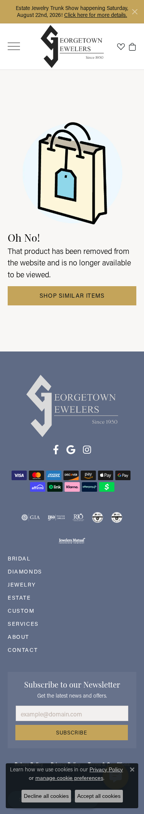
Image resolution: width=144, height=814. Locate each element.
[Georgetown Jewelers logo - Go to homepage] (72, 46)
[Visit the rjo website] (78, 517)
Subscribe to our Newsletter (72, 684)
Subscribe (71, 732)
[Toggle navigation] (14, 46)
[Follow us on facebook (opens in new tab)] (56, 449)
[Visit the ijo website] (56, 517)
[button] (121, 46)
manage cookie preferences (69, 778)
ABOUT (18, 636)
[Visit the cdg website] (97, 517)
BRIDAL (19, 558)
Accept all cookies (99, 796)
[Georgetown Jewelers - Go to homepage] (72, 405)
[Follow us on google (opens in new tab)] (70, 449)
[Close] (134, 12)
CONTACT (23, 649)
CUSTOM (21, 610)
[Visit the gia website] (31, 517)
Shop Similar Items (72, 295)
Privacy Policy (106, 769)
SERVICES (23, 623)
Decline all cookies (46, 796)
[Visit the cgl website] (116, 517)
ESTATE (19, 597)
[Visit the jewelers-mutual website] (72, 540)
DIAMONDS (25, 571)
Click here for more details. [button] (95, 14)
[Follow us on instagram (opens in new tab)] (87, 449)
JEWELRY (22, 584)
